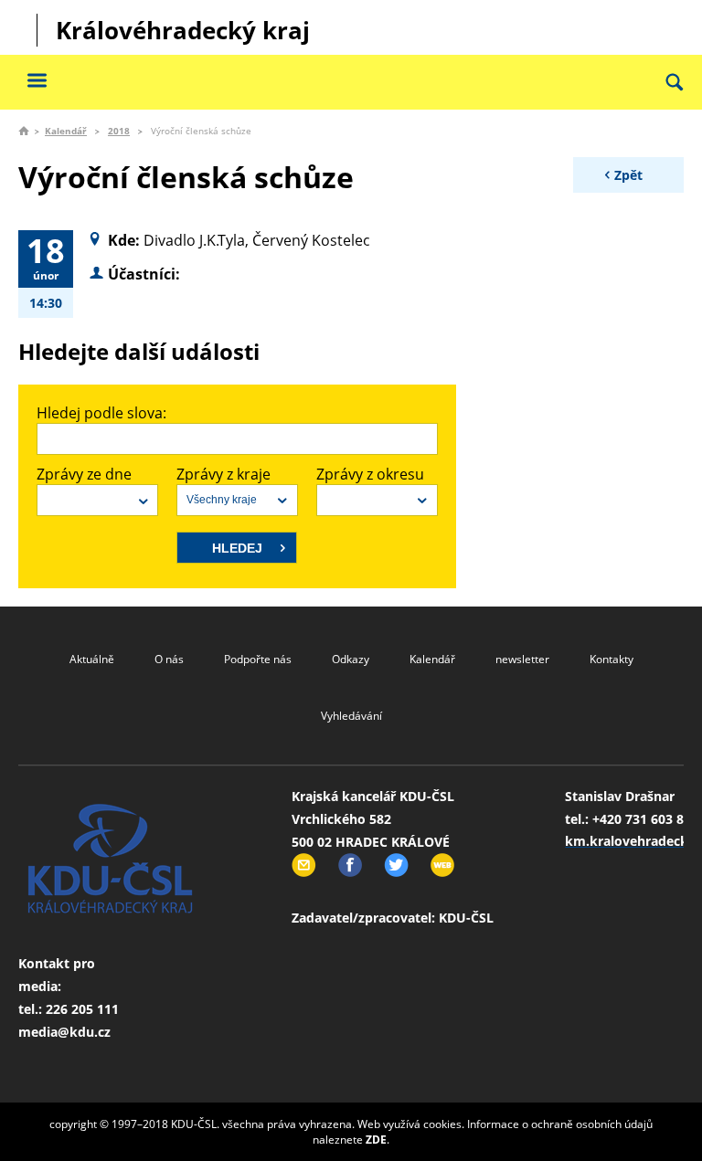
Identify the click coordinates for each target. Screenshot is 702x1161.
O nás (169, 659)
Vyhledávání (351, 715)
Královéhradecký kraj (183, 30)
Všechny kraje (221, 499)
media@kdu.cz (64, 1031)
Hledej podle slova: (101, 413)
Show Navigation (36, 80)
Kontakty (611, 659)
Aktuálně (91, 659)
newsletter (522, 659)
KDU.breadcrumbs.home (23, 130)
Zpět (628, 175)
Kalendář (66, 130)
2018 (119, 130)
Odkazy (350, 659)
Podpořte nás (258, 659)
